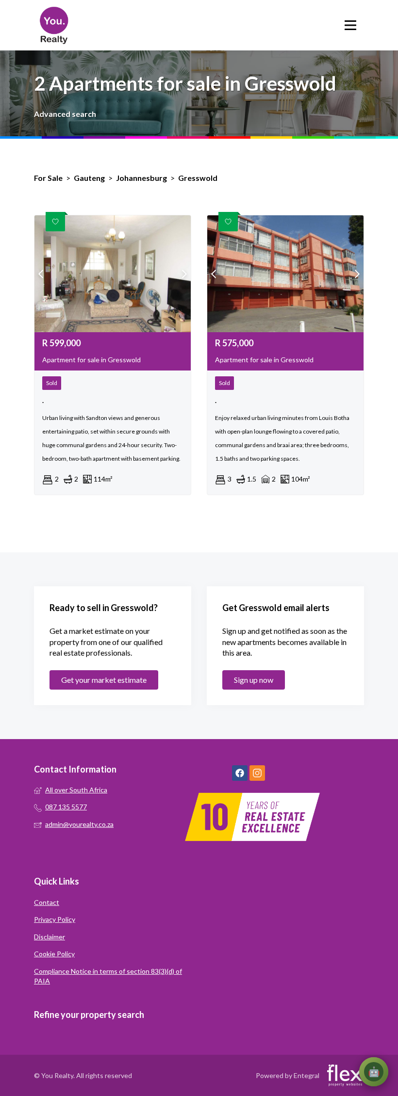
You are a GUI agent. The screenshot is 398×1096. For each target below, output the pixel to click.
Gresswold (197, 177)
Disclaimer (49, 937)
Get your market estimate (104, 679)
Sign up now (253, 679)
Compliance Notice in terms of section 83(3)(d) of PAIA (108, 976)
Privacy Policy (54, 919)
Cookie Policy (54, 954)
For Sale (48, 177)
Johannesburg (141, 177)
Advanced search (65, 113)
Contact (46, 902)
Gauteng (89, 177)
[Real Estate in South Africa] (53, 25)
